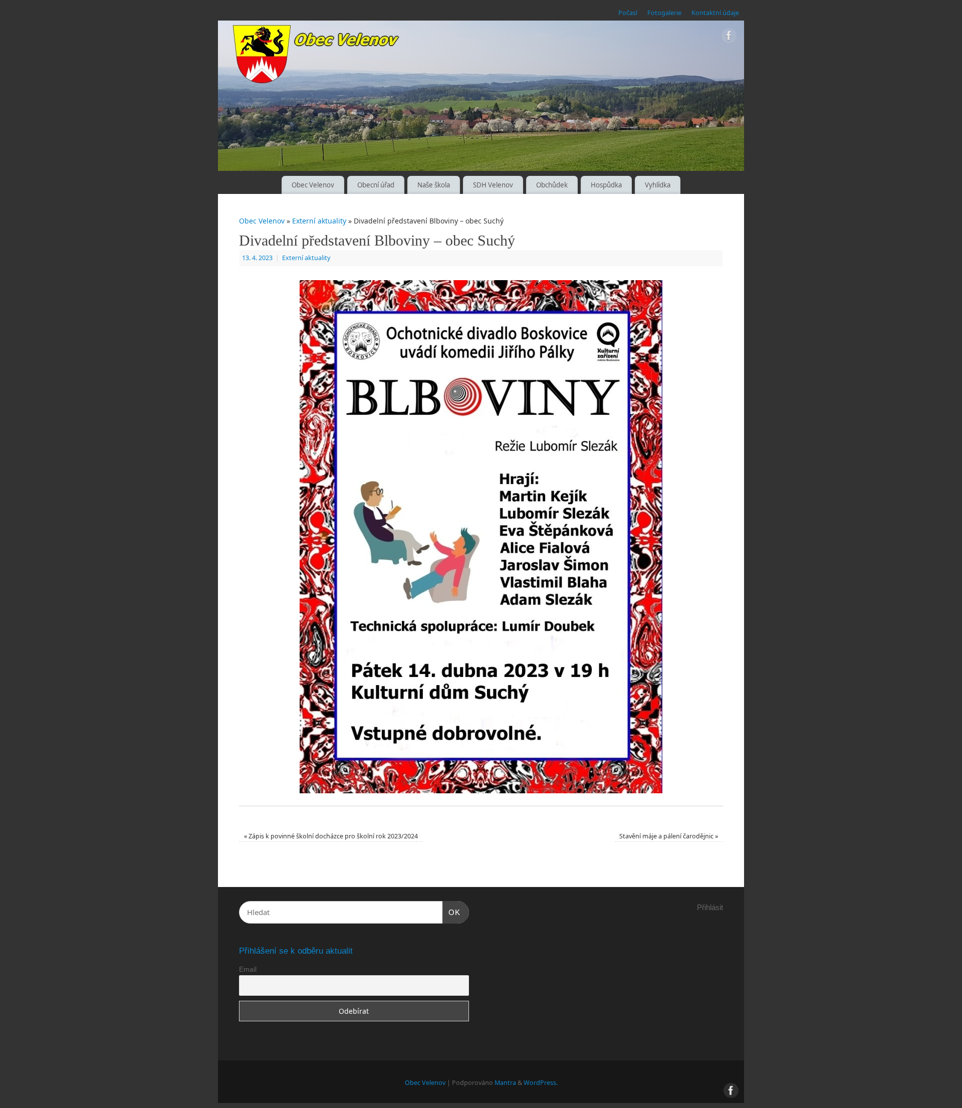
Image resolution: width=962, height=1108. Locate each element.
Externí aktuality (319, 221)
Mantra (505, 1082)
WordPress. (541, 1082)
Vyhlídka (657, 184)
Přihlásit (710, 907)
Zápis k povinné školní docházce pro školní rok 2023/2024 (331, 836)
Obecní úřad (375, 184)
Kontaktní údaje (715, 13)
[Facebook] (729, 37)
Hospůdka (606, 184)
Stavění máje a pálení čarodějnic (668, 836)
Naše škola (433, 184)
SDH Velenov (493, 184)
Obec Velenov (313, 184)
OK (451, 912)
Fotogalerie (664, 13)
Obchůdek (552, 184)
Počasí (627, 13)
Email (248, 969)
